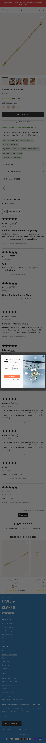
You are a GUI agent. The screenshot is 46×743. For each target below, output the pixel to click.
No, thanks (12, 383)
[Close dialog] (43, 356)
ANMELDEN (12, 377)
